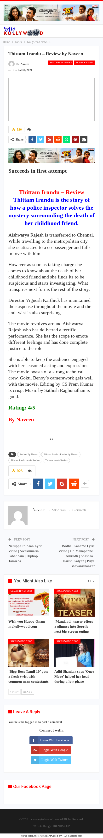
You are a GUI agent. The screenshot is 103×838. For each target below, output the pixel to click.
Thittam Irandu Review (56, 460)
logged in (31, 722)
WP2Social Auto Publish (34, 835)
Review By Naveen (29, 454)
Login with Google (54, 750)
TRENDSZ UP (61, 826)
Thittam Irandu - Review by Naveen (61, 454)
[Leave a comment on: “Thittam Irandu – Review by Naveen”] (29, 129)
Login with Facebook (54, 740)
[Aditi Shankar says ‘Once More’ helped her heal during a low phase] (74, 653)
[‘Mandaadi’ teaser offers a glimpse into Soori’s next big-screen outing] (74, 603)
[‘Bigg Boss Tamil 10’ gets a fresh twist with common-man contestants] (28, 653)
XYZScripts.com (73, 835)
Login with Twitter (54, 760)
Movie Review (84, 62)
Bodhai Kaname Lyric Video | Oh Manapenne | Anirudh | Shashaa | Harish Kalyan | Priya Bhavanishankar (76, 556)
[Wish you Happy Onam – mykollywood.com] (28, 603)
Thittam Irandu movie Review (25, 460)
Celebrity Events (21, 591)
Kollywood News (61, 62)
